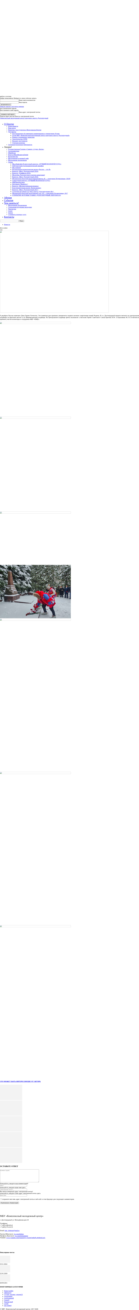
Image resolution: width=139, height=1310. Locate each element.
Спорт (10, 211)
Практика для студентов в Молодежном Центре (24, 130)
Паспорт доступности (19, 141)
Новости (7, 224)
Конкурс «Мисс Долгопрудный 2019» (25, 171)
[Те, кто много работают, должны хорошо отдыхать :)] (5, 1281)
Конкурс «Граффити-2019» (21, 173)
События (8, 200)
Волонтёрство (13, 156)
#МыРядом (12, 153)
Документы (12, 132)
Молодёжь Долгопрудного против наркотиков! (28, 175)
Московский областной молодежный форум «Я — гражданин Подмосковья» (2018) (41, 179)
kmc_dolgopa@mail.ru (12, 1230)
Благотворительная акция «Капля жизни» (26, 188)
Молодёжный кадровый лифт (18, 158)
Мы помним (16, 168)
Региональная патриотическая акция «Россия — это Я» (31, 169)
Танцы (10, 213)
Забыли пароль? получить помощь (12, 106)
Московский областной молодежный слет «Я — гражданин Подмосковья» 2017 (40, 193)
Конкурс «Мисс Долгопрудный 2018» (25, 177)
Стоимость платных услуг (17, 214)
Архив (10, 162)
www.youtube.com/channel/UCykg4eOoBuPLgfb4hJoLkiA (25, 1238)
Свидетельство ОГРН (19, 139)
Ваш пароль (23, 102)
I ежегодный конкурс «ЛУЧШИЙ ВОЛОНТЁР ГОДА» (31, 180)
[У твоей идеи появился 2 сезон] (11, 1131)
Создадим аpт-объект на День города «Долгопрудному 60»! (33, 191)
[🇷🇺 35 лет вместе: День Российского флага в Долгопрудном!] (11, 1162)
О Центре (9, 124)
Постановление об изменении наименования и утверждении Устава (36, 133)
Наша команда (13, 126)
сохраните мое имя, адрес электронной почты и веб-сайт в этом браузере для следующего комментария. (38, 1199)
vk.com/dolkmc (19, 1234)
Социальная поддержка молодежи (20, 207)
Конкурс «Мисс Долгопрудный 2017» (25, 190)
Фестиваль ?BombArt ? (20, 184)
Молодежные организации (17, 160)
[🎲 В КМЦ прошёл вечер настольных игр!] (11, 1099)
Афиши (8, 197)
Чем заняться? (11, 203)
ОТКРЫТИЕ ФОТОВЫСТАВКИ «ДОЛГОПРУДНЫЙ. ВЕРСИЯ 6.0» (36, 195)
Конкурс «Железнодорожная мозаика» (25, 186)
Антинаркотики (13, 151)
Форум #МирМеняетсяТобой (18, 155)
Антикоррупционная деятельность (20, 145)
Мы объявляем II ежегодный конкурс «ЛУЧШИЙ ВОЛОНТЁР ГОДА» (36, 164)
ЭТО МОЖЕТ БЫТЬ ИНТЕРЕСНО (13, 1081)
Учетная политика (18, 143)
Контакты (9, 217)
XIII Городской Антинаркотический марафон (28, 166)
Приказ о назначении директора (23, 137)
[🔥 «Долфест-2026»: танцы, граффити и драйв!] (11, 1147)
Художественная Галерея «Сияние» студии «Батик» (26, 149)
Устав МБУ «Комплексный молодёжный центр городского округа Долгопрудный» (41, 135)
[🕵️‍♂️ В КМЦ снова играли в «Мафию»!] (11, 1115)
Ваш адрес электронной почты (29, 112)
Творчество (12, 209)
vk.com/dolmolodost (21, 1236)
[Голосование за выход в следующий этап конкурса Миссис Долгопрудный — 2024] (5, 1262)
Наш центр (12, 128)
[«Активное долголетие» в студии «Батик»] (5, 1271)
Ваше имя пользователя (27, 100)
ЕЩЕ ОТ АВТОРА (34, 1081)
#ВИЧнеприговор (18, 182)
